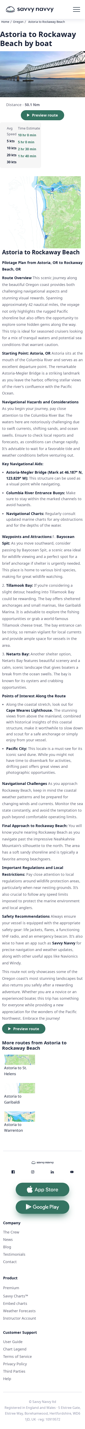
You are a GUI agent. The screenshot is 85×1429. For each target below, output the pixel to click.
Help (7, 1378)
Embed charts (15, 1303)
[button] (76, 9)
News (8, 1239)
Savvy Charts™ (15, 1296)
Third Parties (14, 1371)
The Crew (11, 1232)
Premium (11, 1287)
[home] (36, 9)
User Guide (12, 1341)
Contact (10, 1261)
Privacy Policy (15, 1364)
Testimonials (14, 1254)
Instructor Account (19, 1318)
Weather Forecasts (19, 1311)
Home (5, 22)
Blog (7, 1247)
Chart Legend (14, 1349)
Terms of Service (17, 1356)
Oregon (18, 22)
